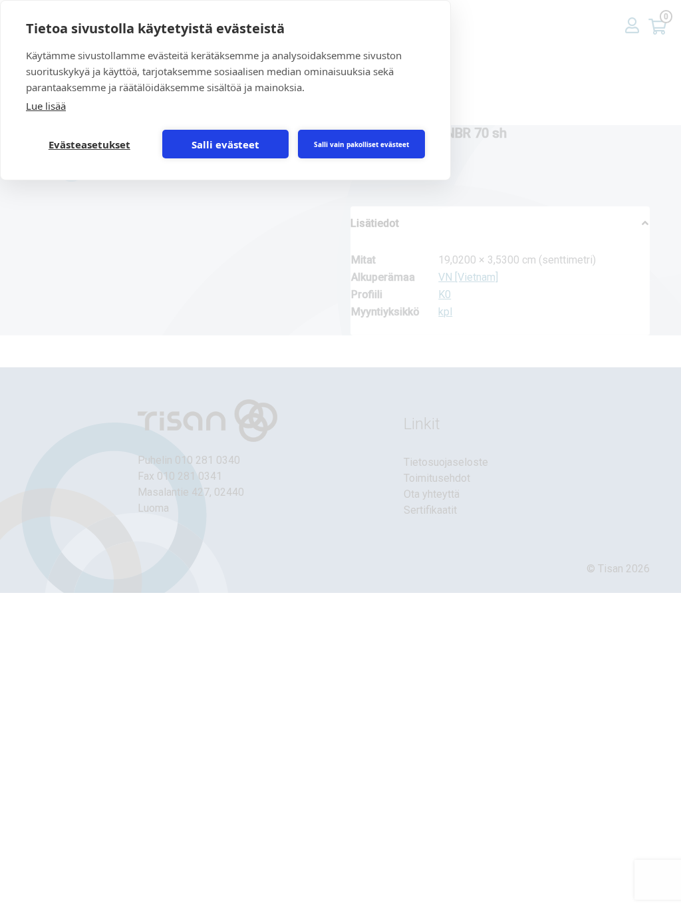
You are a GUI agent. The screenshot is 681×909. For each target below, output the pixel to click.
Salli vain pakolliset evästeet (361, 144)
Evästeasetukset (89, 144)
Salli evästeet (225, 144)
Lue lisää (46, 105)
